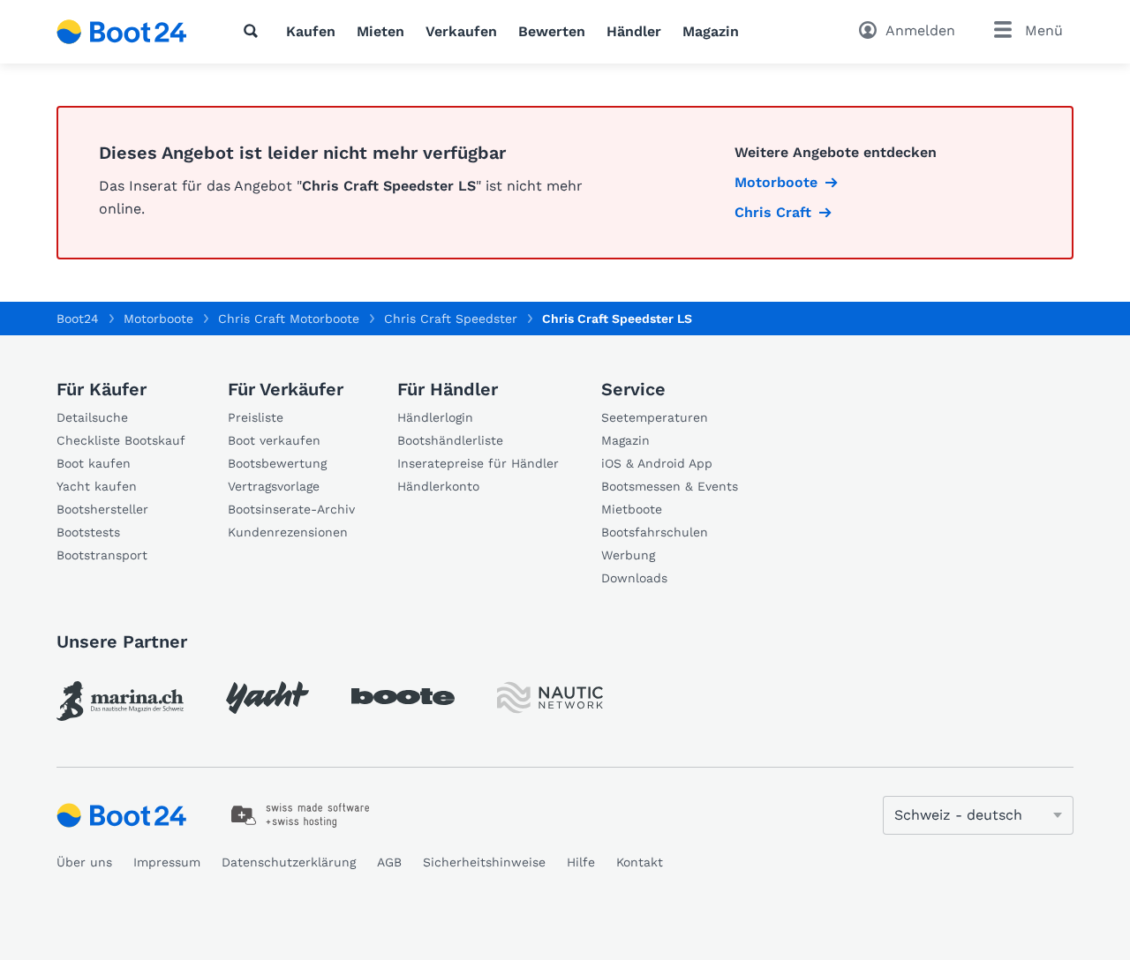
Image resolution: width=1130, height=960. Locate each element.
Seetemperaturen (654, 417)
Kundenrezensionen (288, 532)
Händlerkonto (438, 486)
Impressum (166, 862)
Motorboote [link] (775, 182)
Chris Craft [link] (772, 212)
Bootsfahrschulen (654, 532)
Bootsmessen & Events (669, 486)
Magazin (710, 31)
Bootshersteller (102, 509)
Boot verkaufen (274, 440)
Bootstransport (101, 555)
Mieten (380, 31)
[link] (120, 701)
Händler (633, 31)
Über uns (84, 862)
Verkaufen (461, 31)
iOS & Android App (656, 463)
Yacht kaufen (96, 486)
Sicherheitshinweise (484, 862)
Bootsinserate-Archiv (291, 509)
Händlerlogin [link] (435, 417)
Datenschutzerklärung (289, 862)
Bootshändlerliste (450, 440)
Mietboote (631, 509)
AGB (389, 862)
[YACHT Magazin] (267, 697)
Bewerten (551, 31)
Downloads (634, 578)
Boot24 (77, 318)
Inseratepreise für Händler (478, 463)
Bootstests (88, 532)
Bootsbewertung (277, 463)
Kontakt (639, 862)
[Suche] (254, 31)
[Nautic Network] (550, 697)
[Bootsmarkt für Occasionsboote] (121, 31)
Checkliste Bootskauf (120, 440)
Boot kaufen (93, 463)
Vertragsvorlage (274, 486)
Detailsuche (92, 417)
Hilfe (581, 862)
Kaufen (310, 31)
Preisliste (255, 417)
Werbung (628, 555)
